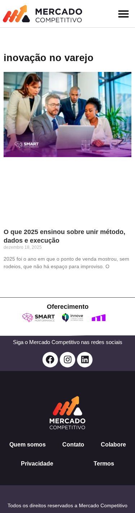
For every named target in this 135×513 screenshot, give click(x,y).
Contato (73, 444)
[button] (123, 13)
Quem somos (27, 444)
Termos (104, 464)
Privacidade (37, 464)
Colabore (113, 444)
